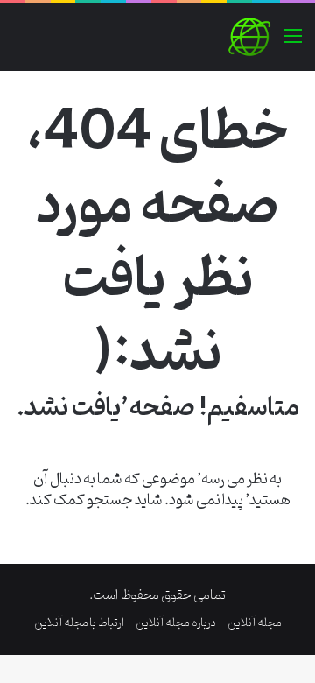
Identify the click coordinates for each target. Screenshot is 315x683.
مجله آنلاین (255, 623)
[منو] (293, 43)
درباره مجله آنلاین (176, 623)
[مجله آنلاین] (249, 37)
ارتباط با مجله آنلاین (79, 623)
